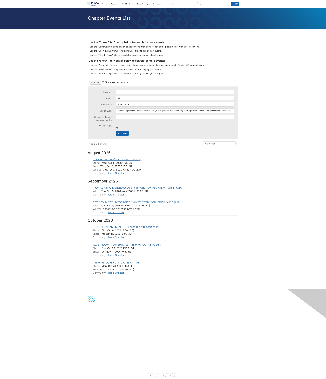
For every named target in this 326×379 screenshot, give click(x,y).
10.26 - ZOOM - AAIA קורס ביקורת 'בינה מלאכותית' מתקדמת (127, 244)
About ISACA (94, 356)
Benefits (92, 342)
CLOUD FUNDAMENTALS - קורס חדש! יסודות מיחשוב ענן (125, 226)
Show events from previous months (103, 118)
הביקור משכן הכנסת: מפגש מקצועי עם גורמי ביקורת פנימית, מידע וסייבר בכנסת (136, 202)
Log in (235, 4)
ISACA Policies (95, 361)
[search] (199, 4)
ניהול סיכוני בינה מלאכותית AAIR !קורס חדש (117, 262)
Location (108, 98)
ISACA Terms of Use (97, 363)
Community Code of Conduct (101, 358)
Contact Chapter (95, 325)
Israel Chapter (116, 173)
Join (90, 340)
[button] (114, 4)
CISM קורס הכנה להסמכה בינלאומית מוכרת (117, 159)
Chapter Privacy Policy (98, 369)
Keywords (107, 92)
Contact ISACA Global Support (101, 329)
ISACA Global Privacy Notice (100, 366)
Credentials (93, 345)
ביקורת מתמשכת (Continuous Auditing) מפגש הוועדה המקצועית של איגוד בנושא (137, 187)
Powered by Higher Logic (163, 376)
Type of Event (105, 111)
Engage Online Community (100, 314)
